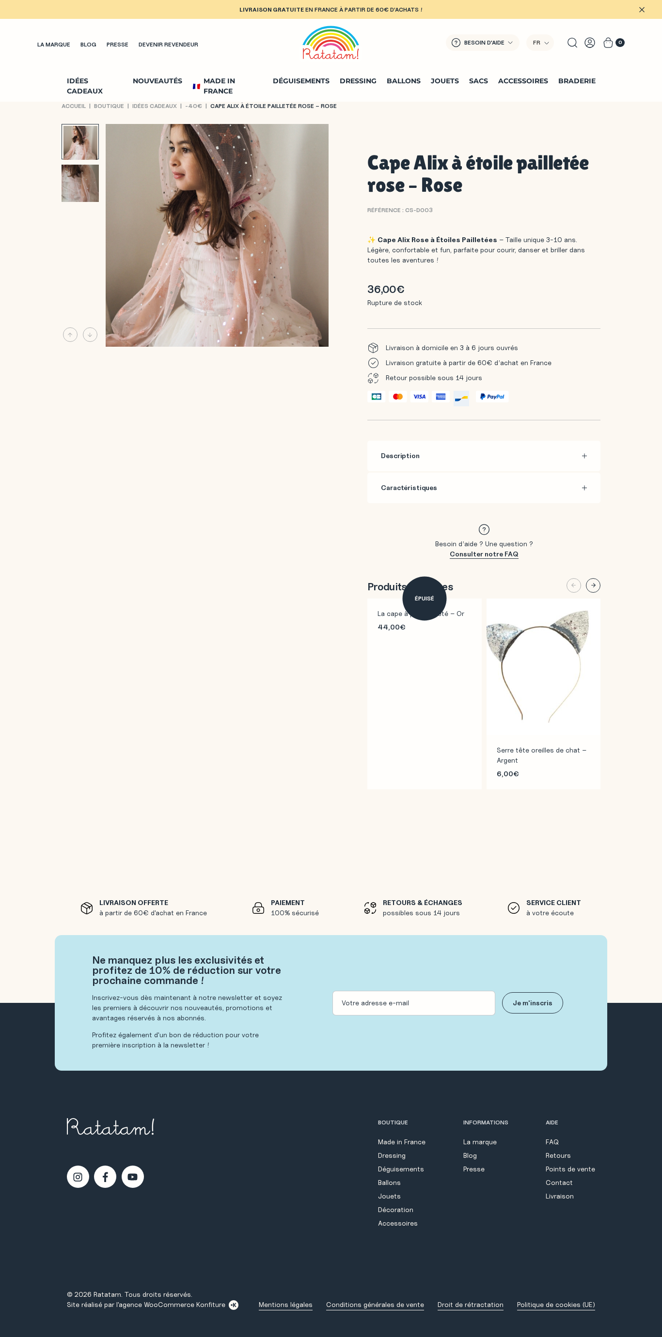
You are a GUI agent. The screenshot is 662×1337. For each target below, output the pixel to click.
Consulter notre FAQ (484, 554)
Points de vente (570, 1169)
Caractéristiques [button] (409, 487)
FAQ (552, 1141)
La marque (53, 44)
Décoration (395, 1209)
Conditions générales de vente (375, 1304)
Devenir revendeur (168, 44)
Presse (117, 44)
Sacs (478, 81)
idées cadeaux (154, 105)
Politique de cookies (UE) (556, 1304)
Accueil (74, 105)
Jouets (445, 81)
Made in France (219, 86)
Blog (88, 44)
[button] (540, 42)
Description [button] (400, 455)
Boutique (109, 105)
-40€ (193, 105)
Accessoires (523, 81)
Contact (559, 1182)
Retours (558, 1155)
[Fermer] (641, 9)
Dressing (358, 81)
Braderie (577, 81)
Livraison (560, 1196)
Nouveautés (157, 81)
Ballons (404, 81)
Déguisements (301, 81)
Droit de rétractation (471, 1304)
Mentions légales (286, 1304)
